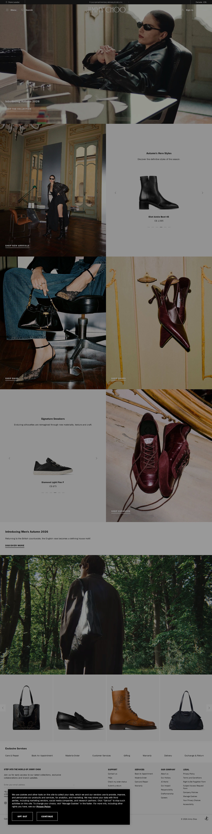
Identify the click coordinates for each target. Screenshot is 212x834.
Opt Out (22, 816)
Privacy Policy (43, 806)
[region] (69, 807)
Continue (47, 816)
